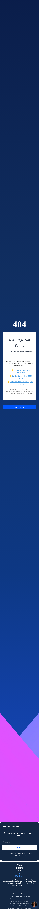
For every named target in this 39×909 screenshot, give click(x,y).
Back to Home (19, 407)
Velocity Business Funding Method (19, 898)
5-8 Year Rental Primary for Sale (19, 903)
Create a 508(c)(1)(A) (19, 906)
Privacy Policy (21, 856)
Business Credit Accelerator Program (19, 896)
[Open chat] (34, 904)
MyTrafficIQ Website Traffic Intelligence (19, 908)
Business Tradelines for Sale (19, 901)
